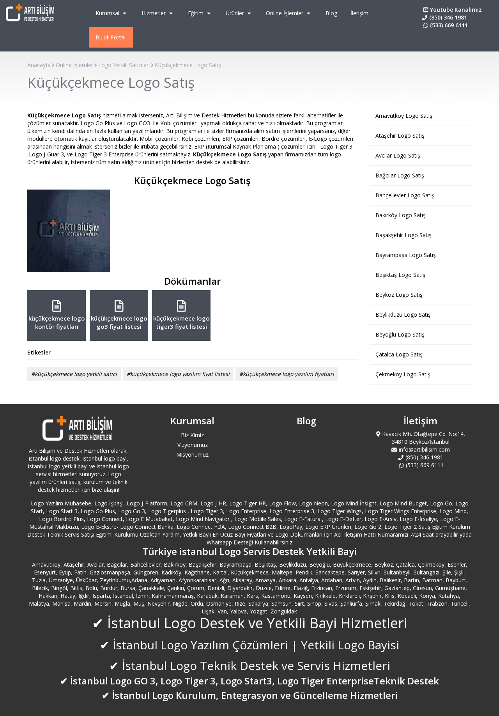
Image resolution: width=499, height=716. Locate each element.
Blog (331, 13)
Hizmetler (154, 13)
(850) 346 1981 (448, 17)
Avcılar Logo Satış (397, 155)
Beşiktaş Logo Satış (400, 274)
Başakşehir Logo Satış (403, 235)
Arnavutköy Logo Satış (403, 115)
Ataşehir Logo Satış (400, 135)
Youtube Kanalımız (456, 9)
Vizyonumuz (192, 444)
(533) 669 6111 (449, 25)
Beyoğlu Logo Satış (400, 334)
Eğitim (196, 13)
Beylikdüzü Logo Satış (403, 314)
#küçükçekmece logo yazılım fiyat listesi (178, 373)
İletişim (359, 13)
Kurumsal (108, 13)
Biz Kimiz (192, 435)
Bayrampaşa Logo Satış (405, 255)
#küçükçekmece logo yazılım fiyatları (286, 373)
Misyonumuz (192, 454)
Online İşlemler (285, 13)
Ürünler (236, 13)
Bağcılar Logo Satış (399, 175)
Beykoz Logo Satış (399, 294)
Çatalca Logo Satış (399, 354)
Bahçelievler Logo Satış (404, 195)
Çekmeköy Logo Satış (402, 374)
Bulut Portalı (111, 37)
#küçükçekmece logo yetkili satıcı (74, 373)
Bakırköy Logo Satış (400, 215)
